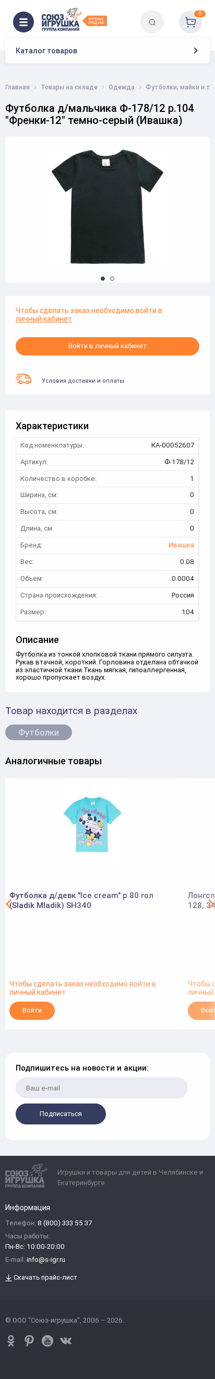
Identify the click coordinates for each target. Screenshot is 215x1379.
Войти (32, 1010)
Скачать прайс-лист (44, 1278)
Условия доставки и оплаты (83, 380)
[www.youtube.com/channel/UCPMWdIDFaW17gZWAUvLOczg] (47, 1341)
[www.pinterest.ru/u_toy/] (11, 1341)
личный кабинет (44, 319)
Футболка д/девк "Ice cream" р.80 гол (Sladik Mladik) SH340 (81, 900)
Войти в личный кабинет (107, 345)
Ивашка (181, 545)
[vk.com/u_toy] (65, 1341)
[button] (103, 279)
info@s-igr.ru (46, 1260)
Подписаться (61, 1113)
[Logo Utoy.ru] (74, 19)
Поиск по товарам (169, 14)
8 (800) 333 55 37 (65, 1223)
